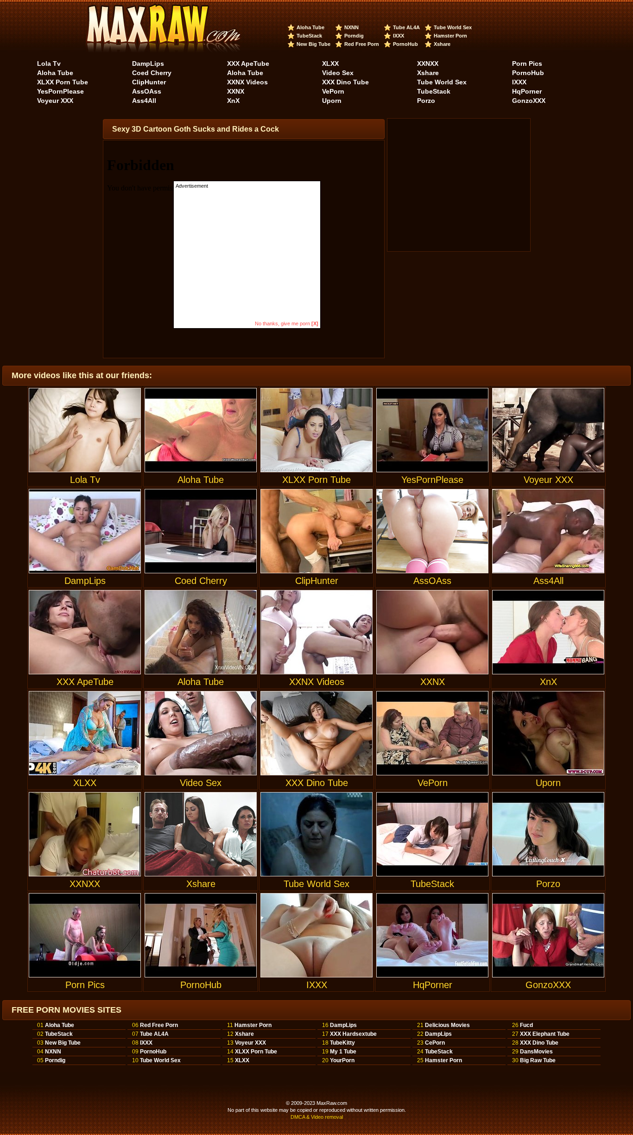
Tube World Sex (453, 27)
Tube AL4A (406, 27)
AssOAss (146, 91)
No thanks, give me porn (286, 323)
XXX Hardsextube (353, 1034)
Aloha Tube (310, 27)
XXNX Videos (247, 82)
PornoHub (405, 44)
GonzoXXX (528, 100)
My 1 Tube (343, 1051)
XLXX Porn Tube (62, 82)
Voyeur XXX (55, 100)
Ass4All (144, 100)
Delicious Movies (447, 1025)
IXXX (398, 35)
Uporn (332, 100)
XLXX (330, 63)
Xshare (442, 44)
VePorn (333, 91)
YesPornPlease (60, 91)
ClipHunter (149, 82)
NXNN (351, 27)
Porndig (354, 35)
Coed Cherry (151, 72)
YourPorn (342, 1060)
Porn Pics (527, 63)
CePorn (435, 1043)
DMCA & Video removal (317, 1117)
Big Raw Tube (538, 1060)
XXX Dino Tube (345, 82)
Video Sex (338, 72)
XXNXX (427, 63)
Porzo (426, 100)
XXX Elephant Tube (545, 1034)
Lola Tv (49, 63)
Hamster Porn (450, 35)
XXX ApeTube (248, 63)
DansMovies (536, 1051)
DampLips (148, 63)
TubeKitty (342, 1043)
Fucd (526, 1025)
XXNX (235, 91)
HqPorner (527, 91)
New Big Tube (313, 44)
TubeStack (309, 35)
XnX (233, 100)
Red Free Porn (361, 44)
